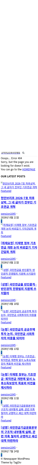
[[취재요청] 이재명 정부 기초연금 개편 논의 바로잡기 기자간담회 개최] (19, 232)
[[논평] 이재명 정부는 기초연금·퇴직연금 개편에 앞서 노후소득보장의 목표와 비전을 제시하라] (19, 363)
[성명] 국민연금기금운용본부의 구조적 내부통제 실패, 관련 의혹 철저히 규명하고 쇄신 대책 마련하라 (19, 434)
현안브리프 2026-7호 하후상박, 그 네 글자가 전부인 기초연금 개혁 (18, 202)
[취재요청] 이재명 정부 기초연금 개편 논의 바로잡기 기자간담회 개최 (19, 247)
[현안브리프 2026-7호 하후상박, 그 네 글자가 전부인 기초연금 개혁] (19, 187)
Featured (6, 191)
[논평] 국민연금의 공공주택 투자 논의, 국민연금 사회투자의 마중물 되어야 (18, 333)
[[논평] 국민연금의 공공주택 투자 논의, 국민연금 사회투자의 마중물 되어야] (19, 318)
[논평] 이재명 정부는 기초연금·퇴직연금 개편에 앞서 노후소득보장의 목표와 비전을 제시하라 (18, 380)
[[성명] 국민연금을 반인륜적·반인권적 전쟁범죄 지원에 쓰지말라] (19, 273)
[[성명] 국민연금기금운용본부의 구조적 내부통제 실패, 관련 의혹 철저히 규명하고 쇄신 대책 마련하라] (19, 416)
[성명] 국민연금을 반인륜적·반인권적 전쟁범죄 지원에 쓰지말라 (19, 288)
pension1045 (8, 213)
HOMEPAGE (28, 169)
